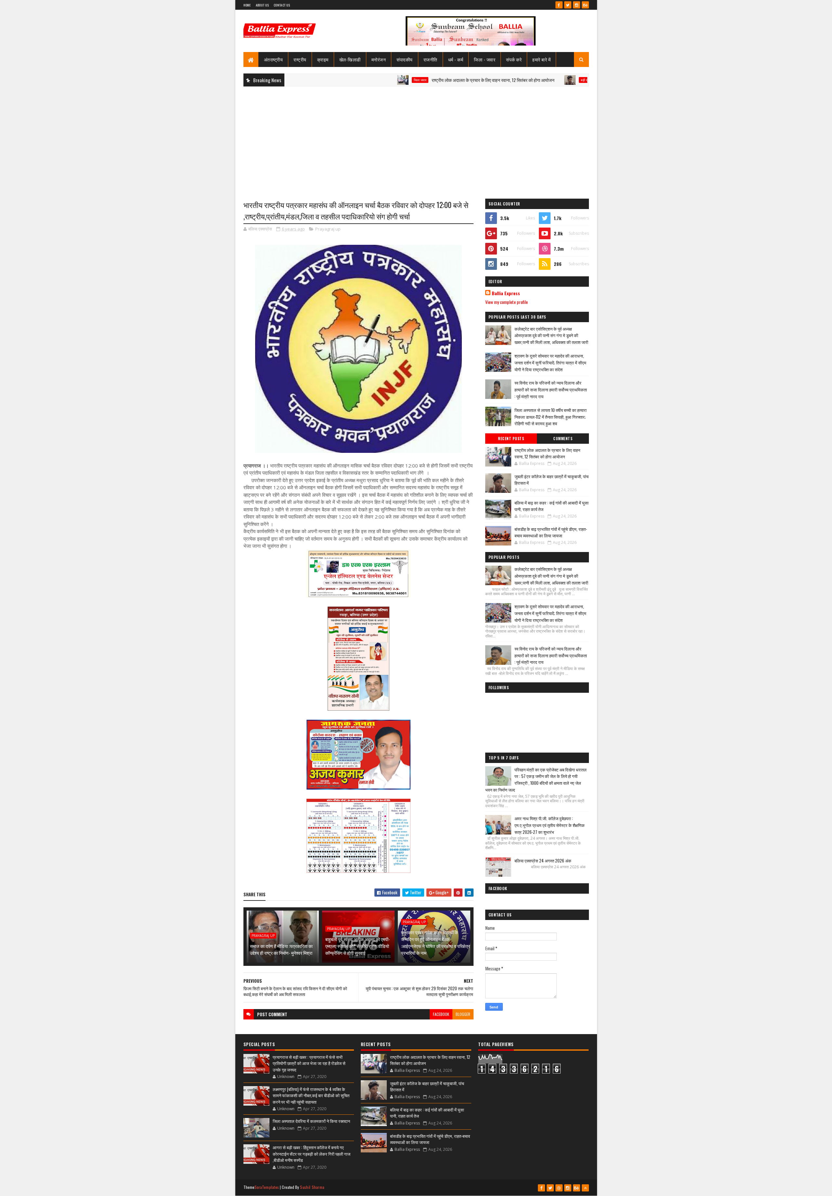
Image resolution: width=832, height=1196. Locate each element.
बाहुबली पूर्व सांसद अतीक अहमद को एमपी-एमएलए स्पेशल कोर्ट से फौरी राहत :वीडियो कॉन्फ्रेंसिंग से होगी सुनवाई (357, 946)
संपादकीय (404, 59)
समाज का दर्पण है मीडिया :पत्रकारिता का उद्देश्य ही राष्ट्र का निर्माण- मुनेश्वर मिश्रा (281, 949)
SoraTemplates (266, 1187)
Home (247, 5)
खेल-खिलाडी (350, 59)
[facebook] (559, 4)
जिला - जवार (484, 59)
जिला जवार (374, 80)
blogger (463, 1014)
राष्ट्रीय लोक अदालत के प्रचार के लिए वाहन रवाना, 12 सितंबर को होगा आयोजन (447, 79)
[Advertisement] (416, 138)
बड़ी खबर (540, 80)
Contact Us (282, 5)
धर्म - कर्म (455, 59)
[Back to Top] (585, 1187)
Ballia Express (506, 293)
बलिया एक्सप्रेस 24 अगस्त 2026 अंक (542, 860)
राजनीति (430, 59)
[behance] (585, 4)
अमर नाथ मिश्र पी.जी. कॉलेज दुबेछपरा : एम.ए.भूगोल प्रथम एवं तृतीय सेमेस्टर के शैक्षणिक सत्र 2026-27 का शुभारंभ (549, 825)
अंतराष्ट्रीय (273, 59)
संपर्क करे (514, 59)
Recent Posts (511, 438)
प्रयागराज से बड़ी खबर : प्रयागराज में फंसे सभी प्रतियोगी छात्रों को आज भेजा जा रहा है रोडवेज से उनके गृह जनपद (309, 1063)
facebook (441, 1014)
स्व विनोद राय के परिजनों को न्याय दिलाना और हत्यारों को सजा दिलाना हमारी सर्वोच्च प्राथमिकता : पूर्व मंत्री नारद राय (550, 389)
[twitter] (567, 4)
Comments (562, 438)
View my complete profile (506, 301)
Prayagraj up (328, 229)
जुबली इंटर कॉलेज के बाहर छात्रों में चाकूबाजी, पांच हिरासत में (551, 479)
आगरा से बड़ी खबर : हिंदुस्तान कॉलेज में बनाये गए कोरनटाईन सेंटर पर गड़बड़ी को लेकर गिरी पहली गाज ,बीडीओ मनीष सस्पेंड (311, 1153)
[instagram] (576, 4)
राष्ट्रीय (299, 59)
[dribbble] (559, 1187)
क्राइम (323, 59)
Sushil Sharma (312, 1187)
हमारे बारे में (541, 59)
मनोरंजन (378, 59)
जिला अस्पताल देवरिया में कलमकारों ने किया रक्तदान (311, 1121)
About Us (262, 5)
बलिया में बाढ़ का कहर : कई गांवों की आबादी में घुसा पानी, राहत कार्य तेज (551, 505)
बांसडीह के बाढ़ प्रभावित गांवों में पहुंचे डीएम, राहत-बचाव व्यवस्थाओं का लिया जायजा (550, 532)
